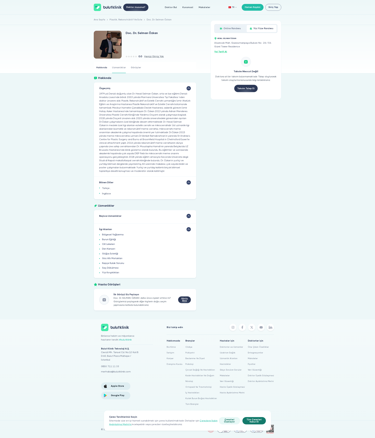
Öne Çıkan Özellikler (258, 347)
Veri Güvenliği (227, 381)
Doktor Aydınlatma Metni (261, 381)
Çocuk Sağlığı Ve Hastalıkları (200, 370)
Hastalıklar (225, 364)
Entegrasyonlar (255, 352)
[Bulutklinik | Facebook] (242, 327)
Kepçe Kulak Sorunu (113, 263)
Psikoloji (189, 364)
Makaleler (204, 7)
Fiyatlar (251, 364)
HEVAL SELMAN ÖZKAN (226, 38)
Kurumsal (187, 7)
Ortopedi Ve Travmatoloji (198, 387)
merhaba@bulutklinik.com (116, 371)
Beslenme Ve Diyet (195, 358)
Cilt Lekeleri (108, 244)
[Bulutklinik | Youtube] (261, 327)
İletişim (170, 352)
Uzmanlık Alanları (229, 358)
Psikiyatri (190, 352)
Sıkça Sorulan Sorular (231, 370)
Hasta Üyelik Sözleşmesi (232, 387)
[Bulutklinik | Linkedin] (270, 327)
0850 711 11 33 (110, 366)
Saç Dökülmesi (110, 267)
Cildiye (188, 347)
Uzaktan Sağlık (227, 352)
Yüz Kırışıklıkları (110, 272)
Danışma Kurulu (174, 364)
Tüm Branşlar (192, 404)
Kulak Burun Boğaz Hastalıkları (201, 398)
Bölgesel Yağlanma (112, 234)
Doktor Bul (171, 7)
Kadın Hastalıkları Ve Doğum (199, 375)
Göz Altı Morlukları (112, 258)
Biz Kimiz (171, 347)
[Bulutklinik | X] (251, 327)
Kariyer (170, 358)
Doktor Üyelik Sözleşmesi (261, 375)
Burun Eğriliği (109, 239)
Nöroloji (189, 381)
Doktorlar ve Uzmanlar (231, 347)
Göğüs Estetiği (110, 253)
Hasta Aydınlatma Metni (232, 392)
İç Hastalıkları (192, 392)
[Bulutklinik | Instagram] (232, 327)
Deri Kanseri (108, 248)
